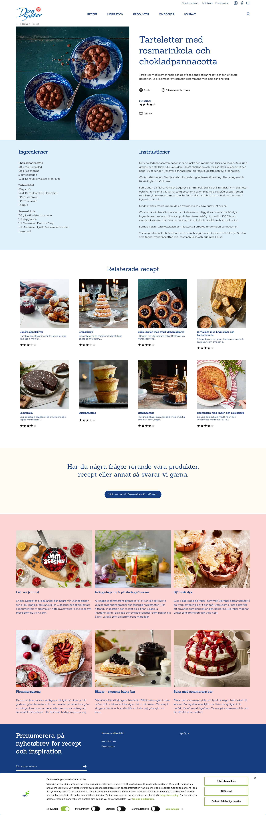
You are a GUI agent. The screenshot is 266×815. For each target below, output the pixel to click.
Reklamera (108, 746)
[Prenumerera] (84, 766)
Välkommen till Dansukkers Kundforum (133, 494)
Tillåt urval (226, 791)
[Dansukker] (29, 13)
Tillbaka (24, 24)
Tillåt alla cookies (226, 781)
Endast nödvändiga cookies (226, 801)
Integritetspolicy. (169, 795)
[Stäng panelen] (255, 778)
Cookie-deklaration (143, 799)
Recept (35, 24)
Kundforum (108, 741)
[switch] (95, 808)
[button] (92, 13)
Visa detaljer (172, 809)
